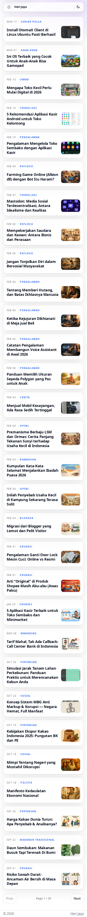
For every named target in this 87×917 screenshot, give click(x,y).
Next (77, 898)
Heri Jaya (77, 913)
